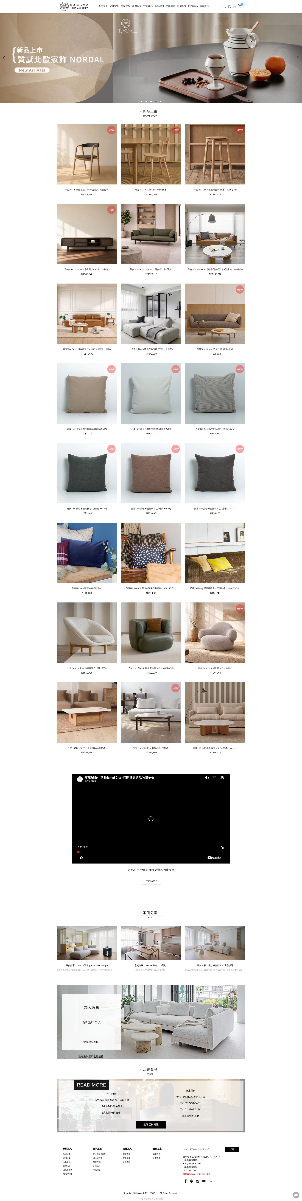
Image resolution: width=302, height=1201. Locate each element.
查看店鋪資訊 (151, 1124)
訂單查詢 (126, 1162)
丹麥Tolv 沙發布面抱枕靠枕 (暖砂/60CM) (87, 429)
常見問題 (97, 1170)
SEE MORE (151, 881)
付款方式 (97, 1162)
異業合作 (156, 1154)
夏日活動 (103, 6)
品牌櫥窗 (170, 6)
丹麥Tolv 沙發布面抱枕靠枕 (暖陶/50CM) (151, 508)
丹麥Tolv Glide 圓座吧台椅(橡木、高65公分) (215, 189)
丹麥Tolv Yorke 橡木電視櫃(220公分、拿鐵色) (86, 269)
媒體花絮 (66, 1166)
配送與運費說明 (99, 1154)
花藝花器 (148, 6)
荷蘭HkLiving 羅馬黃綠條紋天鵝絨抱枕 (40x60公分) (215, 588)
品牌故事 (66, 1154)
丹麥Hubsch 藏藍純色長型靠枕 (87, 588)
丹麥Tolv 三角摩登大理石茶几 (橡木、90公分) (215, 748)
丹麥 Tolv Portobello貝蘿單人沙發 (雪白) (87, 668)
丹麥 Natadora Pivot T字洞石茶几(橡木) (86, 748)
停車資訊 (204, 6)
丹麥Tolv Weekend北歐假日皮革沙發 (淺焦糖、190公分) (215, 269)
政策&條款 (67, 1174)
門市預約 (193, 6)
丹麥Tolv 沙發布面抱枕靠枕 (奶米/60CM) (215, 429)
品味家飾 (125, 6)
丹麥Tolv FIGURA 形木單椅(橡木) (151, 189)
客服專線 (126, 1154)
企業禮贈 (156, 1158)
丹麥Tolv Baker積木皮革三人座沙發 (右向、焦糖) (87, 349)
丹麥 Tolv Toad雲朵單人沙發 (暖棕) (215, 668)
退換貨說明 (97, 1158)
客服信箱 (126, 1158)
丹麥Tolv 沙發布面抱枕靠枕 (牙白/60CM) (151, 429)
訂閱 (232, 1149)
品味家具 (114, 6)
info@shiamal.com (192, 1163)
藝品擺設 (159, 6)
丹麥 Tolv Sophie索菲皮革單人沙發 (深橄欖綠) (151, 668)
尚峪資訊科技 (157, 1199)
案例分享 (181, 6)
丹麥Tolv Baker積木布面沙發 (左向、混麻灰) (151, 349)
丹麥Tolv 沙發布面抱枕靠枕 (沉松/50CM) (87, 508)
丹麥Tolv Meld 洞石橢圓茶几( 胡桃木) (151, 748)
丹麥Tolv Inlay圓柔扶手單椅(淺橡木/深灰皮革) (87, 189)
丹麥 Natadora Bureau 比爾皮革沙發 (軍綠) (151, 269)
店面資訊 (66, 1162)
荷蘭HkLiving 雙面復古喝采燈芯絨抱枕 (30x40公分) (151, 588)
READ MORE (91, 1085)
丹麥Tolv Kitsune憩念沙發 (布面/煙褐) (215, 349)
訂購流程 (97, 1166)
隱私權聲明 (67, 1170)
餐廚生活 (137, 6)
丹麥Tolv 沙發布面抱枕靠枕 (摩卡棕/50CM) (215, 508)
